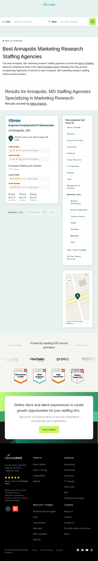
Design (73, 223)
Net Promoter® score (48, 67)
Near (54, 21)
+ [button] (69, 276)
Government (72, 147)
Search (92, 21)
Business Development (76, 202)
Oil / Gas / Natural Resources (74, 257)
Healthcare (71, 153)
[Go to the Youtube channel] (87, 550)
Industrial (70, 173)
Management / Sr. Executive (74, 187)
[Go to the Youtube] (82, 550)
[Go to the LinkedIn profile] (77, 550)
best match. (38, 103)
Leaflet (68, 321)
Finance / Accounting (75, 140)
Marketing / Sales (74, 194)
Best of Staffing (86, 63)
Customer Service (78, 216)
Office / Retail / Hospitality (77, 250)
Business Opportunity (79, 210)
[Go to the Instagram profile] (91, 550)
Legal (69, 179)
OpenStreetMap (78, 321)
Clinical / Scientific (74, 127)
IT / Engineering (73, 166)
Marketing (74, 229)
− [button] (69, 280)
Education (71, 134)
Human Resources (74, 160)
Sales (73, 242)
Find (7, 21)
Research (75, 236)
